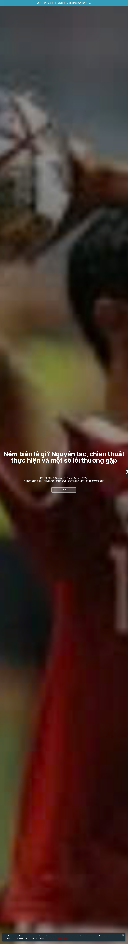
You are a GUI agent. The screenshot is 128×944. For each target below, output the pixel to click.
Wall (127, 472)
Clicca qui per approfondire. (57, 938)
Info (64, 490)
